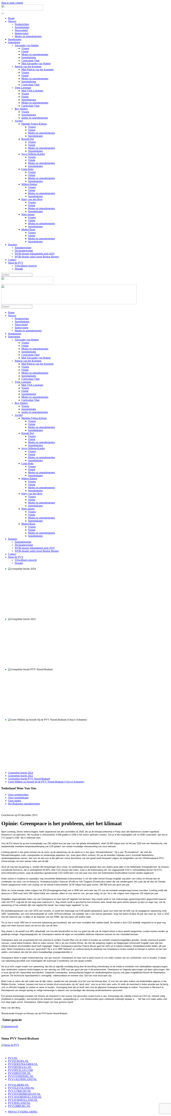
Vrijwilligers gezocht (26, 265)
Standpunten (14, 39)
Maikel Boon (28, 229)
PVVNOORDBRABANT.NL (24, 1094)
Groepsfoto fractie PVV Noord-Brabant (29, 778)
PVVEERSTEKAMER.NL (23, 1064)
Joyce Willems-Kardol (33, 154)
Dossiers (12, 244)
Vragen (25, 48)
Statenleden (14, 42)
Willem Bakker (29, 184)
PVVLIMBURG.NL (19, 1106)
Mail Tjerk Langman (32, 90)
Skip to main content (12, 2)
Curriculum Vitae (30, 60)
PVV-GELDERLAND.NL (22, 1079)
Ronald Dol (27, 139)
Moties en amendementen (28, 36)
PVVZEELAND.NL (19, 1103)
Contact (12, 259)
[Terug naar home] (22, 9)
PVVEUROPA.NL (18, 1061)
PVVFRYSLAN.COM (20, 1070)
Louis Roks (27, 169)
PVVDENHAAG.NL (20, 1067)
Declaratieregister (24, 250)
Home (11, 18)
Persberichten (22, 24)
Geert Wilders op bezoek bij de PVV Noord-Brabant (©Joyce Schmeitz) (46, 781)
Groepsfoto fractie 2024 (20, 772)
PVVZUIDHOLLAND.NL (23, 1100)
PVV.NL (13, 1058)
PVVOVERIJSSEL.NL (21, 1076)
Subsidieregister (23, 247)
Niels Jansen (28, 214)
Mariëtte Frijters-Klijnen (34, 123)
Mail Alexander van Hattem (36, 63)
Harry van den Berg (31, 199)
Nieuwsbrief (21, 30)
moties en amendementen (34, 117)
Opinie (25, 51)
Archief (19, 120)
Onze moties (14, 800)
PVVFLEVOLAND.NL (21, 1087)
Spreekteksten (22, 27)
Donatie (19, 268)
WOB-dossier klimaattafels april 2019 (34, 253)
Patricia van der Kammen (28, 66)
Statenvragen (21, 33)
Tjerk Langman (23, 87)
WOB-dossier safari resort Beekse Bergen (37, 256)
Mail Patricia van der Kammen (37, 69)
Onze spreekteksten (18, 797)
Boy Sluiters (21, 108)
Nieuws (12, 21)
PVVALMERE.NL (18, 1084)
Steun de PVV (15, 262)
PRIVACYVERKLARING (23, 1111)
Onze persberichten (18, 794)
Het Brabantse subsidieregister (24, 803)
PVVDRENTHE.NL (19, 1073)
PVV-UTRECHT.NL (19, 1091)
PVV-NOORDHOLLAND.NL (25, 1097)
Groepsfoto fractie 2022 (20, 775)
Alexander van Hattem (27, 45)
